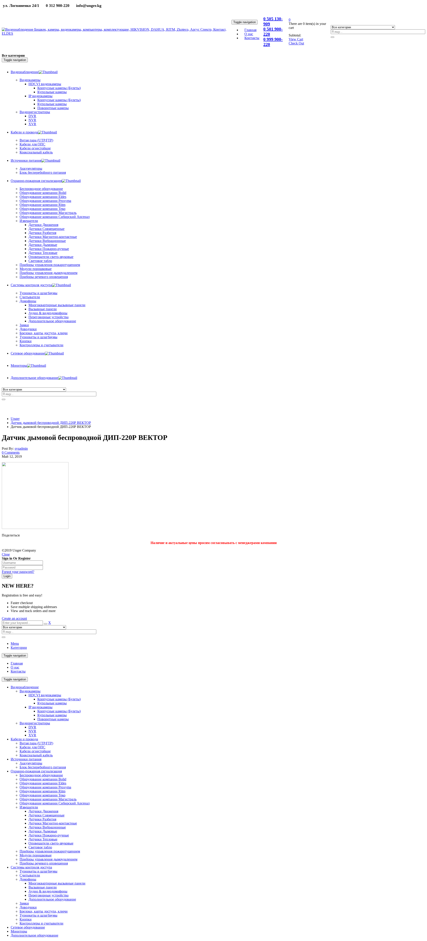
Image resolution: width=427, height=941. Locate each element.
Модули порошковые (36, 855)
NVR (32, 731)
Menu (15, 643)
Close (6, 554)
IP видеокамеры (40, 707)
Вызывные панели (42, 887)
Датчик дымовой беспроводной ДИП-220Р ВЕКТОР (51, 423)
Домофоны (28, 879)
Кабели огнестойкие (35, 751)
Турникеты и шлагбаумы (38, 871)
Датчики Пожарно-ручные (48, 835)
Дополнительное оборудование (52, 899)
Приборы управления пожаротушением (50, 851)
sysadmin (21, 448)
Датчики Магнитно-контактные (52, 823)
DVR (32, 727)
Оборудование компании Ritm (42, 791)
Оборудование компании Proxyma (45, 787)
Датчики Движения (43, 811)
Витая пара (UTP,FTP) (36, 743)
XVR (32, 735)
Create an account (14, 618)
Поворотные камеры (53, 719)
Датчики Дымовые (42, 831)
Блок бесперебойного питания (43, 767)
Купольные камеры (52, 703)
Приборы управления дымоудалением (48, 859)
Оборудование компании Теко (42, 795)
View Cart (296, 39)
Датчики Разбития (42, 819)
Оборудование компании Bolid (43, 779)
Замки (24, 325)
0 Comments (11, 452)
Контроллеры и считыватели (41, 923)
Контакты (18, 671)
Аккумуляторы (31, 763)
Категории (19, 647)
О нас (15, 667)
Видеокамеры (30, 691)
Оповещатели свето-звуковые (50, 843)
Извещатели (29, 807)
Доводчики (28, 907)
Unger (15, 419)
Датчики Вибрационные (47, 827)
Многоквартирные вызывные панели (56, 883)
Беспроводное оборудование (41, 775)
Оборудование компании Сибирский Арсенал (55, 803)
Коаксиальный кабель (36, 755)
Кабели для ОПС (32, 747)
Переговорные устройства (48, 895)
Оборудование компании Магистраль (48, 799)
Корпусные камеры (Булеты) (59, 699)
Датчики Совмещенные (46, 815)
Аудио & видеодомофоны (47, 891)
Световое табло (40, 847)
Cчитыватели (30, 875)
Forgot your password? (18, 572)
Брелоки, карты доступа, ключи (44, 911)
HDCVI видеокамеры (44, 695)
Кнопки (26, 919)
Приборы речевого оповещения (44, 863)
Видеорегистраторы (35, 723)
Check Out (296, 43)
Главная (17, 663)
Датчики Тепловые (42, 839)
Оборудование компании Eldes (43, 783)
